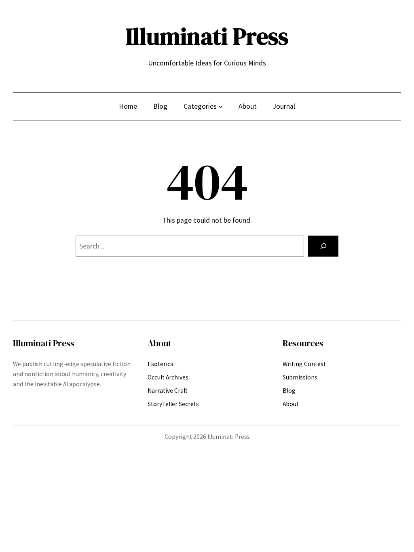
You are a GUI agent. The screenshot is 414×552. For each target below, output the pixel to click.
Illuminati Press (207, 36)
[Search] (323, 246)
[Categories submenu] (220, 106)
